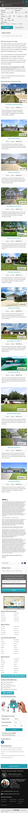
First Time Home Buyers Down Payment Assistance (11, 747)
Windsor (15, 653)
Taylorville (16, 651)
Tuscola (2, 653)
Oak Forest (16, 617)
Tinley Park (16, 621)
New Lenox (3, 617)
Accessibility (23, 810)
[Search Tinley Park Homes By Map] (14, 602)
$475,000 (22, 368)
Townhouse (14, 23)
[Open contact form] (26, 1)
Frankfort (3, 613)
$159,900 (22, 268)
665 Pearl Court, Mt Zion (14, 172)
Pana (2, 649)
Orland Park (16, 619)
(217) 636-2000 (16, 784)
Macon (15, 645)
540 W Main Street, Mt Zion (14, 272)
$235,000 (22, 234)
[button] (14, 705)
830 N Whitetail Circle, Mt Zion (14, 206)
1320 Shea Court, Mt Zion (14, 308)
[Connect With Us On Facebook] (2, 742)
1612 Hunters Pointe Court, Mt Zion (14, 104)
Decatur (15, 643)
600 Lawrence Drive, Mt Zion (14, 413)
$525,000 (23, 101)
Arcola (2, 639)
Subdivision (17, 10)
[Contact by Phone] (23, 1)
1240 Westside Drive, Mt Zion (14, 238)
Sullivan (2, 651)
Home (3, 23)
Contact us (4, 76)
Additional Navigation (14, 766)
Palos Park (3, 621)
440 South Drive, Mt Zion (14, 138)
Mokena (15, 615)
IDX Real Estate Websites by (7, 810)
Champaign (16, 641)
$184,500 (23, 135)
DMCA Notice (17, 793)
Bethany (2, 641)
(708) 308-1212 (16, 786)
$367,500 (23, 169)
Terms (2, 811)
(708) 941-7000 (16, 787)
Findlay (2, 645)
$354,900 (23, 304)
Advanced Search (19, 27)
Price (2, 14)
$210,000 (22, 410)
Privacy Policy (16, 791)
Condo (8, 23)
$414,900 (22, 337)
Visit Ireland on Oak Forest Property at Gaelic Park (11, 749)
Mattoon (2, 647)
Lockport (3, 615)
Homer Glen (16, 613)
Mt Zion (15, 647)
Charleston (3, 643)
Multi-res (21, 23)
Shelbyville (16, 649)
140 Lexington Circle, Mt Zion (14, 341)
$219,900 (23, 202)
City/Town (3, 10)
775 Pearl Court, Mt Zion (14, 481)
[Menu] (26, 5)
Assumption (16, 639)
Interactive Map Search (18, 58)
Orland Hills (3, 619)
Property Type (4, 22)
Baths (9, 18)
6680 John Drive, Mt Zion (14, 447)
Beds (2, 18)
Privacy (6, 811)
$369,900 (22, 478)
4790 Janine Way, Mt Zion (14, 372)
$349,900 (22, 444)
